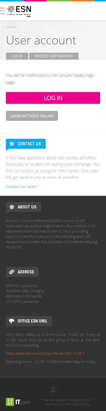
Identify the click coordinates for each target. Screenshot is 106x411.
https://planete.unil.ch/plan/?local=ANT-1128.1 (45, 353)
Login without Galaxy (32, 115)
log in (53, 389)
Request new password (54, 56)
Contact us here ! (22, 186)
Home (12, 26)
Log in (20, 56)
